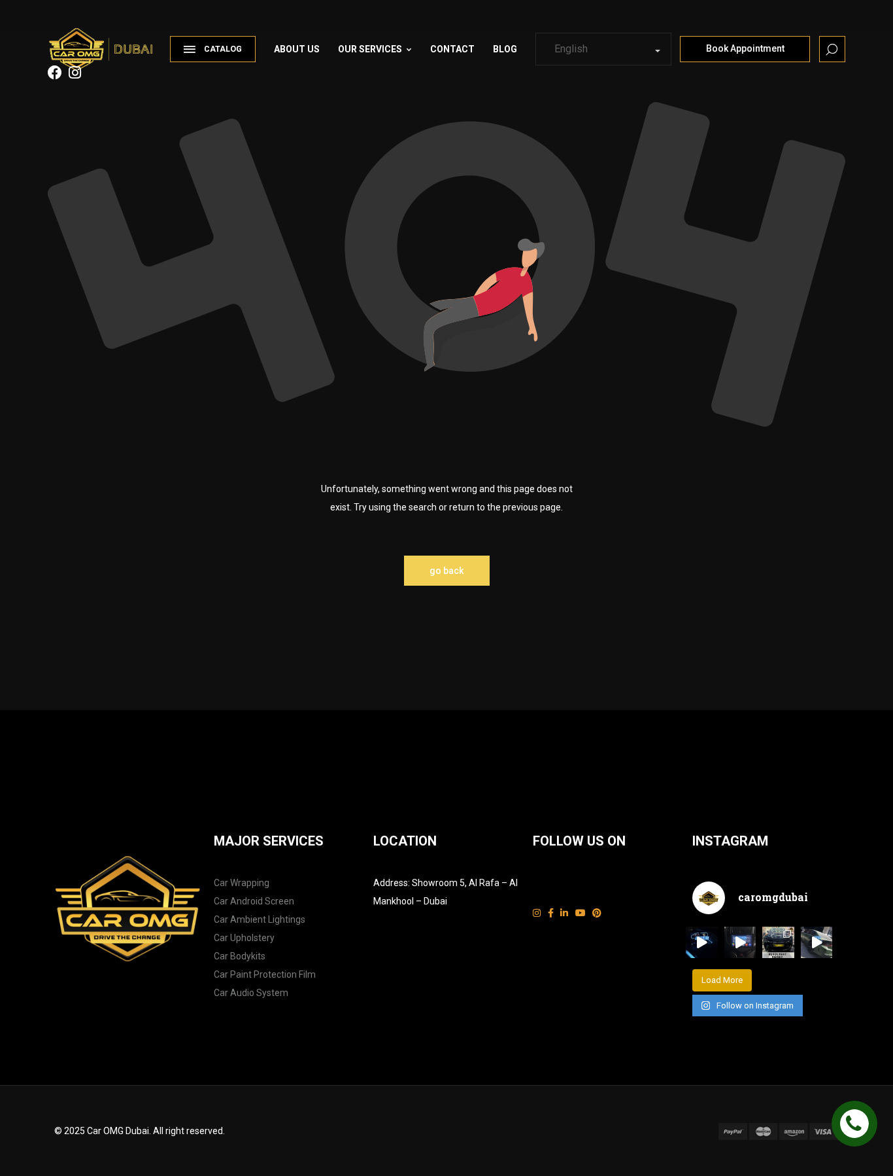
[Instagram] (537, 913)
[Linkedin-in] (564, 913)
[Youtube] (580, 913)
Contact (452, 49)
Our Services (370, 49)
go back (446, 570)
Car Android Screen (254, 901)
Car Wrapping (241, 883)
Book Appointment (745, 48)
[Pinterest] (596, 913)
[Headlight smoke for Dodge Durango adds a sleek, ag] (778, 943)
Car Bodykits (239, 956)
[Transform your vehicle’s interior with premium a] (702, 943)
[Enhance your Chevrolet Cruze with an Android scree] (740, 943)
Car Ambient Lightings (259, 919)
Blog (505, 49)
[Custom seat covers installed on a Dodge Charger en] (817, 943)
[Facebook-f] (551, 913)
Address (390, 883)
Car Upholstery (244, 938)
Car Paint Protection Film (265, 974)
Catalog (223, 49)
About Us (297, 49)
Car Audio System (251, 993)
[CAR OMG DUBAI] (104, 43)
